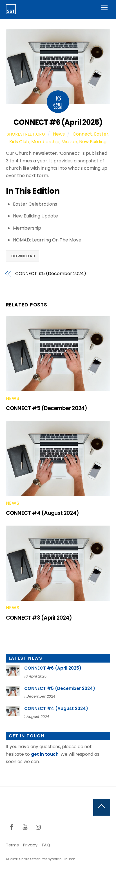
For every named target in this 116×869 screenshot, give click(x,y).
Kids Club (19, 141)
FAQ (46, 845)
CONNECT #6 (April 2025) (58, 122)
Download (23, 256)
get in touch (45, 754)
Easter (101, 134)
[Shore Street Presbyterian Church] (11, 11)
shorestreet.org (26, 134)
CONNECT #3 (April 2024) (39, 618)
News (59, 134)
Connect (82, 134)
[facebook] (11, 827)
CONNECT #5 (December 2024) (50, 274)
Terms (12, 845)
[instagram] (38, 827)
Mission (69, 141)
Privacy (30, 845)
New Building (92, 141)
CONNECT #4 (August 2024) (42, 513)
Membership (45, 141)
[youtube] (25, 827)
